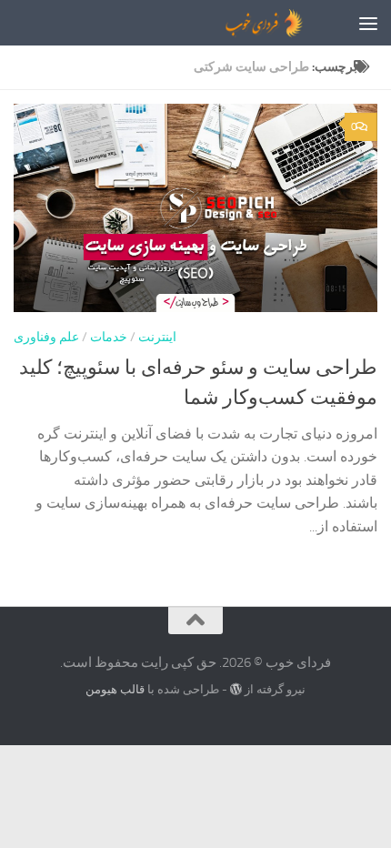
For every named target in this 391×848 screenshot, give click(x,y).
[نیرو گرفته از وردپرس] (236, 689)
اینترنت (157, 337)
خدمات (108, 337)
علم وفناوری (46, 337)
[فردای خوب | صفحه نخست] (220, 22)
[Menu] (368, 22)
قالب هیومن (115, 689)
